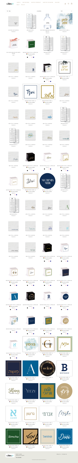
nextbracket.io (44, 459)
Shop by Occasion (48, 2)
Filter (10, 11)
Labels (19, 2)
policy (23, 4)
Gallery (57, 2)
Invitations (25, 2)
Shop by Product (36, 2)
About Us (59, 454)
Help (18, 4)
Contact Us (64, 454)
